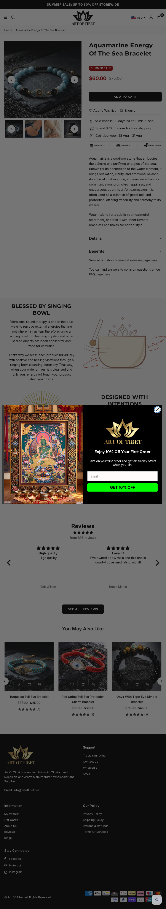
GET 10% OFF (122, 487)
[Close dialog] (157, 410)
